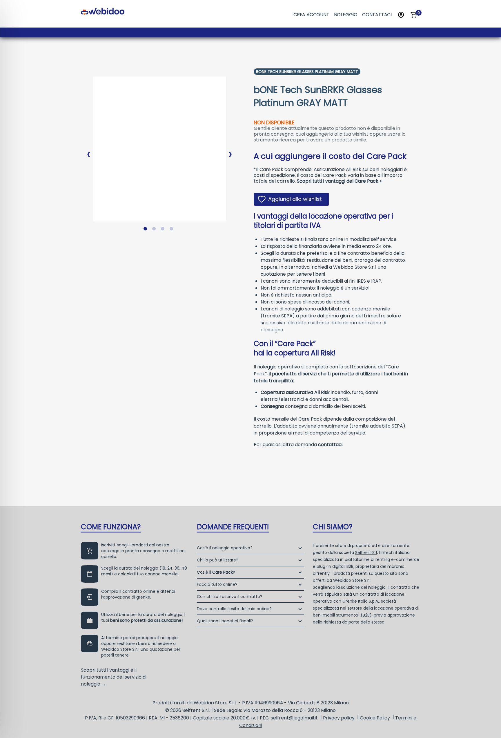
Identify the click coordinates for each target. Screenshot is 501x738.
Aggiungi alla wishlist (295, 199)
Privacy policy (339, 718)
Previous (89, 149)
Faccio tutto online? (217, 584)
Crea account (311, 14)
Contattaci (377, 14)
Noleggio (345, 14)
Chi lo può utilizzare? (217, 560)
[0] (413, 14)
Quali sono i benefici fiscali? (225, 621)
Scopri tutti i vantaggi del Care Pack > (339, 181)
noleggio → (93, 684)
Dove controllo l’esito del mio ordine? (234, 609)
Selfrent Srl (366, 552)
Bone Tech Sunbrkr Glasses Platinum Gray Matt (307, 71)
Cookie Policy (375, 718)
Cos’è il (216, 572)
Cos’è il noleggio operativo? (225, 548)
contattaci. (330, 444)
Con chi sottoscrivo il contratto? (229, 596)
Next (230, 149)
